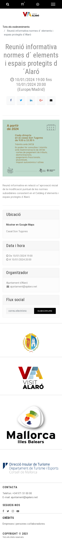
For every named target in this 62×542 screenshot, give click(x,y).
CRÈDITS (8, 517)
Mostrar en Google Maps (20, 224)
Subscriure (45, 311)
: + (12, 493)
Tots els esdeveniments (16, 26)
